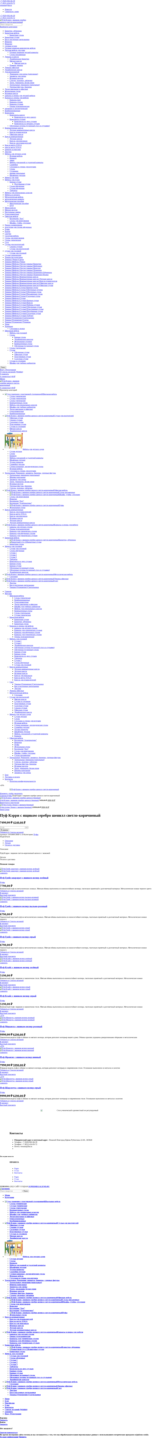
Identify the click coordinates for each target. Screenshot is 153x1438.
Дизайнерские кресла (13, 70)
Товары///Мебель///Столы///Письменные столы (24, 294)
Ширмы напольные (17, 477)
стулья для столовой (13, 251)
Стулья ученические (13, 255)
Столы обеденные (17, 186)
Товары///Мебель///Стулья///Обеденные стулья (23, 307)
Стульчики (14, 171)
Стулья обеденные (17, 188)
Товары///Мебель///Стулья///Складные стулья (23, 313)
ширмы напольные (17, 173)
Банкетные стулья (12, 37)
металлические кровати (14, 199)
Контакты (18, 1173)
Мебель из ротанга (12, 195)
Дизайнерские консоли (23, 339)
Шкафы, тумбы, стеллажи (20, 223)
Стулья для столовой (18, 253)
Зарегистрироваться (9, 1433)
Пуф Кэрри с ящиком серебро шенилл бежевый (19, 800)
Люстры (8, 152)
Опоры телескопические (20, 106)
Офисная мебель (11, 216)
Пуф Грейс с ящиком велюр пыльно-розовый (23, 906)
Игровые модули (16, 78)
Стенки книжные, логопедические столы (26, 467)
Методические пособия (14, 201)
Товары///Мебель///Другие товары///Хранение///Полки (27, 275)
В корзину (4, 830)
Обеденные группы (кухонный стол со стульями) (30, 126)
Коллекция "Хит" (17, 219)
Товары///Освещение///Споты (17, 320)
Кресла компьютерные (14, 137)
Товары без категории (14, 257)
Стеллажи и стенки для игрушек (23, 167)
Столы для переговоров (19, 221)
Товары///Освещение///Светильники (19, 318)
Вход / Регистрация (13, 1414)
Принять (22, 1437)
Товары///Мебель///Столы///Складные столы (22, 296)
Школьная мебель (12, 331)
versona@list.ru (6, 5)
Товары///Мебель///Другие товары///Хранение (23, 270)
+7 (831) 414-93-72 (7, 3)
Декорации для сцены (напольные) (24, 74)
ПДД (12, 206)
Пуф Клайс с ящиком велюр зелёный (19, 967)
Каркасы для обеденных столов (22, 533)
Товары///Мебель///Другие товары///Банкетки (23, 264)
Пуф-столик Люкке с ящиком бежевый (16, 807)
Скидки (8, 234)
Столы (12, 169)
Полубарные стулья (22, 184)
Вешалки (8, 44)
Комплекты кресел (17, 115)
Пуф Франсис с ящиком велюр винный (20, 1057)
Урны (7, 324)
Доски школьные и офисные (16, 89)
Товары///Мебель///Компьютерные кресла (21, 277)
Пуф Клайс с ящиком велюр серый (18, 996)
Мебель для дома (12, 178)
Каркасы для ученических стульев (23, 536)
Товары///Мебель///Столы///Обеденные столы (23, 292)
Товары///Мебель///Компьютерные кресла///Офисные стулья (29, 285)
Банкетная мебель (12, 33)
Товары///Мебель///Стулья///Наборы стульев (22, 305)
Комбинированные (12, 111)
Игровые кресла (11, 93)
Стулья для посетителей (14, 244)
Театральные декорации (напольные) (25, 85)
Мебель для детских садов (15, 154)
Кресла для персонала (18, 141)
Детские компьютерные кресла (22, 130)
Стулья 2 (13, 555)
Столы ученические (13, 240)
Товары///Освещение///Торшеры (18, 322)
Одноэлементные (12, 214)
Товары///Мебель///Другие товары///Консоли (23, 268)
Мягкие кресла (16, 61)
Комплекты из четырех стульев (27, 124)
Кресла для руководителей (20, 143)
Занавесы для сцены (18, 76)
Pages (16, 1168)
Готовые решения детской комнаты (24, 52)
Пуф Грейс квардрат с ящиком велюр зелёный (24, 877)
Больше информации (9, 1437)
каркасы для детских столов (21, 527)
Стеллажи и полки (17, 329)
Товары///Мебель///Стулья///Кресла (19, 303)
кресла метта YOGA (13, 147)
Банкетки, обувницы (13, 31)
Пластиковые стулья (22, 357)
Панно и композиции (13, 225)
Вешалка (8, 42)
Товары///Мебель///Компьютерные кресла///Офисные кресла (29, 283)
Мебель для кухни (12, 180)
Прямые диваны (16, 65)
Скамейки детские (17, 464)
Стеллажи (14, 577)
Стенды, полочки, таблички (21, 80)
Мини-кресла (10, 208)
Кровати (13, 158)
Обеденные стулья (21, 352)
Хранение (9, 326)
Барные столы (20, 337)
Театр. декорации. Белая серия (22, 83)
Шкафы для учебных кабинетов (23, 363)
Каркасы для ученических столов (23, 531)
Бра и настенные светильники (17, 39)
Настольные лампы (13, 212)
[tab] (79, 841)
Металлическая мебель (14, 197)
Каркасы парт (15, 100)
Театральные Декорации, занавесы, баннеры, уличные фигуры (35, 758)
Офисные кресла (16, 134)
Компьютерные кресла (14, 128)
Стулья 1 (13, 553)
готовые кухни (11, 46)
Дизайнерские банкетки (19, 59)
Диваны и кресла (12, 57)
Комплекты (9, 113)
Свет (12, 682)
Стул (7, 242)
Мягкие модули (11, 210)
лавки (12, 160)
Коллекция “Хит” (17, 501)
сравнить (9, 1412)
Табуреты (13, 190)
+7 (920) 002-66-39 (7, 1)
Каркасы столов (16, 102)
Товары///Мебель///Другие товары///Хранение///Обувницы (28, 272)
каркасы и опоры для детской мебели (20, 96)
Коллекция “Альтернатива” (21, 503)
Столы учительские (18, 348)
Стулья (12, 350)
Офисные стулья (21, 354)
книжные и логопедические (16, 109)
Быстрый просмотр (8, 895)
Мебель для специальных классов (18, 193)
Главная (3, 796)
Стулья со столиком (18, 361)
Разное (7, 231)
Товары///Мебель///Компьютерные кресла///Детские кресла (28, 279)
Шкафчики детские (17, 175)
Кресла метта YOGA (13, 145)
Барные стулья (15, 182)
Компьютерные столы (23, 344)
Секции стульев (16, 247)
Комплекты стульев (17, 119)
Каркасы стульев (16, 104)
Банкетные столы (17, 35)
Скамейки (14, 165)
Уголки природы (16, 462)
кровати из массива (13, 149)
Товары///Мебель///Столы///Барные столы (21, 288)
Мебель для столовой (18, 333)
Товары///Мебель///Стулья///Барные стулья (22, 301)
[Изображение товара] (19, 871)
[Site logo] (15, 22)
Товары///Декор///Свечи (14, 260)
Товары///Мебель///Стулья (15, 298)
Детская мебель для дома (15, 50)
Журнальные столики (23, 342)
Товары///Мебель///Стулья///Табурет (19, 316)
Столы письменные (18, 55)
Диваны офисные (12, 68)
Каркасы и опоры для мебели (17, 98)
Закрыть (4, 1420)
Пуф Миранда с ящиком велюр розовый (21, 1026)
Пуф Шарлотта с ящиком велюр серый (20, 1087)
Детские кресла (16, 139)
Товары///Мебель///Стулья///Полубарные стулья (24, 311)
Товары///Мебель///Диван (15, 262)
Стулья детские (16, 451)
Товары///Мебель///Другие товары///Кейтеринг (23, 266)
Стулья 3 (13, 557)
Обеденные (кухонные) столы (26, 346)
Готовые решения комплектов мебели (20, 48)
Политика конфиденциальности (23, 781)
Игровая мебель (16, 156)
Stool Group (4, 810)
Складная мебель (12, 236)
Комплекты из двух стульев (25, 121)
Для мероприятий (12, 72)
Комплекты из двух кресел (25, 117)
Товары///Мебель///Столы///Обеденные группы (24, 290)
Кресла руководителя (18, 132)
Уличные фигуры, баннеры (21, 87)
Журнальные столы (13, 91)
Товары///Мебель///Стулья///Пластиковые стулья (24, 309)
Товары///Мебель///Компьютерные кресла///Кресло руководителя (31, 281)
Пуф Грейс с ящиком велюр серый (18, 937)
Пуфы (7, 229)
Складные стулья (21, 359)
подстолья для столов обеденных (18, 227)
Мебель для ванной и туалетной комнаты (26, 162)
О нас (16, 1171)
